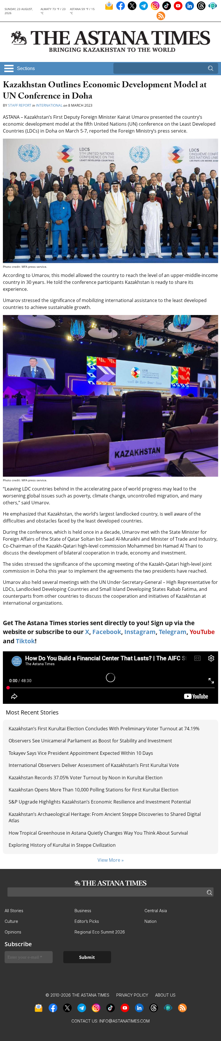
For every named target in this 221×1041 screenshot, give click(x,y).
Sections (26, 68)
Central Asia (155, 910)
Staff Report (19, 105)
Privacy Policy (132, 995)
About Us (165, 995)
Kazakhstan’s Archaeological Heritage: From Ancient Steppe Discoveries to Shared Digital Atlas (105, 817)
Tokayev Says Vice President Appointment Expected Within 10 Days (81, 753)
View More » (111, 860)
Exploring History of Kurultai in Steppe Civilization (62, 845)
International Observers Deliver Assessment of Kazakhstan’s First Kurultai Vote (94, 765)
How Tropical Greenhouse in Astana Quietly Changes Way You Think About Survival (98, 833)
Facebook (106, 632)
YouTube (202, 632)
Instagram (140, 632)
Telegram (172, 632)
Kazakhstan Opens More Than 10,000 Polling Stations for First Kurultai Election (93, 790)
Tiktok (25, 641)
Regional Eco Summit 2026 (100, 931)
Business (83, 910)
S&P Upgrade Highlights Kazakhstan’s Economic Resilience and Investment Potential (100, 802)
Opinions (13, 931)
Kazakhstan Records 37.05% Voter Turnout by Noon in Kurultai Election (86, 777)
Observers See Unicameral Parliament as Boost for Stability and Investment (90, 741)
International (49, 105)
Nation (150, 921)
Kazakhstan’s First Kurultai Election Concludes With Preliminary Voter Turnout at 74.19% (104, 728)
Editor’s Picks (87, 921)
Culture (11, 921)
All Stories (14, 910)
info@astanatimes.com (124, 1021)
